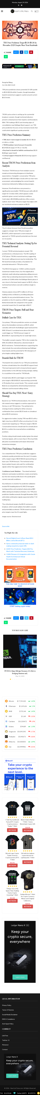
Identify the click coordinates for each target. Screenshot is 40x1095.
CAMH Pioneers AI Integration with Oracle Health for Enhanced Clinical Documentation (20, 556)
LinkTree (5, 1035)
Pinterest (5, 1045)
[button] (5, 657)
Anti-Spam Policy (7, 1024)
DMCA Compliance (8, 1019)
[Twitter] (18, 5)
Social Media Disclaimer (9, 1014)
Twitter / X (5, 1040)
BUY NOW (12, 830)
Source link (5, 526)
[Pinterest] (21, 5)
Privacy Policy (6, 1005)
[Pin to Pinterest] (31, 52)
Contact (5, 1049)
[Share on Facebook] (21, 52)
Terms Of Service (8, 1010)
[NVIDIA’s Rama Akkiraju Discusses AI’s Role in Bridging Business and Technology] (20, 651)
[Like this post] (17, 52)
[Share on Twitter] (26, 52)
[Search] (32, 11)
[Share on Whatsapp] (6, 56)
